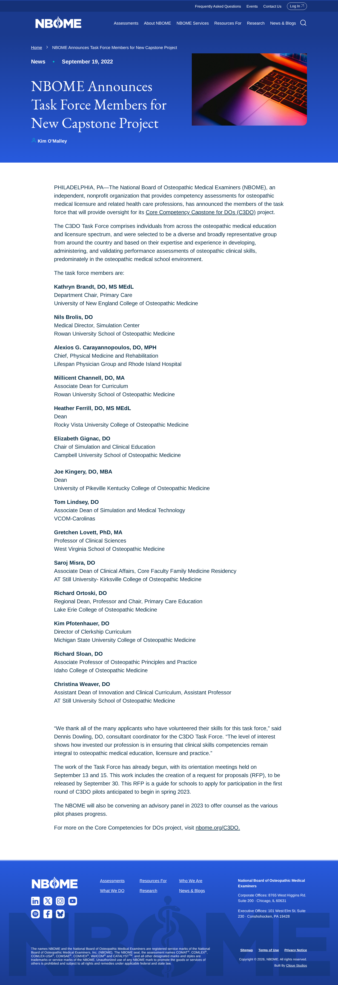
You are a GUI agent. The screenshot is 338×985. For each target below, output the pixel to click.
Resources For (227, 23)
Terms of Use (268, 950)
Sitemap (246, 950)
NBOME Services (193, 23)
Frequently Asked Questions (218, 6)
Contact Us (272, 6)
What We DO (112, 890)
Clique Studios (296, 965)
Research (256, 23)
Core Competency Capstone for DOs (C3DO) (201, 212)
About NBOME (157, 23)
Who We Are (190, 881)
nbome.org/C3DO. (218, 827)
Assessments (126, 23)
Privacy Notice (295, 950)
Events (252, 6)
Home (36, 47)
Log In (295, 6)
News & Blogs (283, 23)
